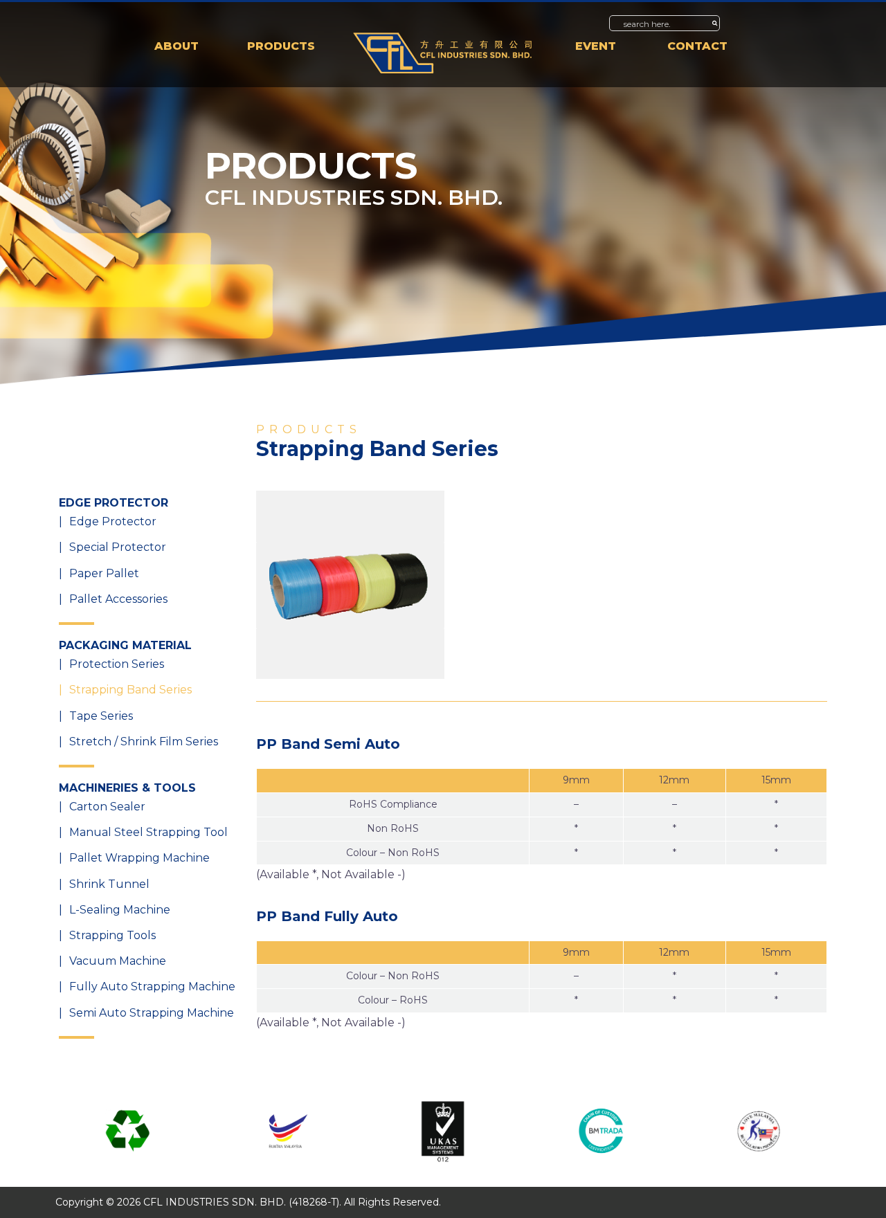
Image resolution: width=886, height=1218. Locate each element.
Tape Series (101, 715)
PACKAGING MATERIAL (125, 645)
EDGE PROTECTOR (113, 502)
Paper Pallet (104, 573)
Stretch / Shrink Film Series (143, 741)
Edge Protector (112, 521)
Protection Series (116, 664)
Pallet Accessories (118, 599)
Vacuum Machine (117, 960)
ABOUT (176, 46)
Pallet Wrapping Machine (139, 857)
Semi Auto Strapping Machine (151, 1012)
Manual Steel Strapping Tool (148, 832)
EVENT (595, 46)
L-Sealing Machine (119, 909)
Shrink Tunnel (109, 884)
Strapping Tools (112, 935)
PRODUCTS (281, 46)
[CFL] (443, 52)
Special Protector (117, 547)
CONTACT (697, 46)
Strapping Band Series (130, 689)
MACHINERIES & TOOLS (127, 787)
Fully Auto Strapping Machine (152, 986)
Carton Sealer (107, 806)
